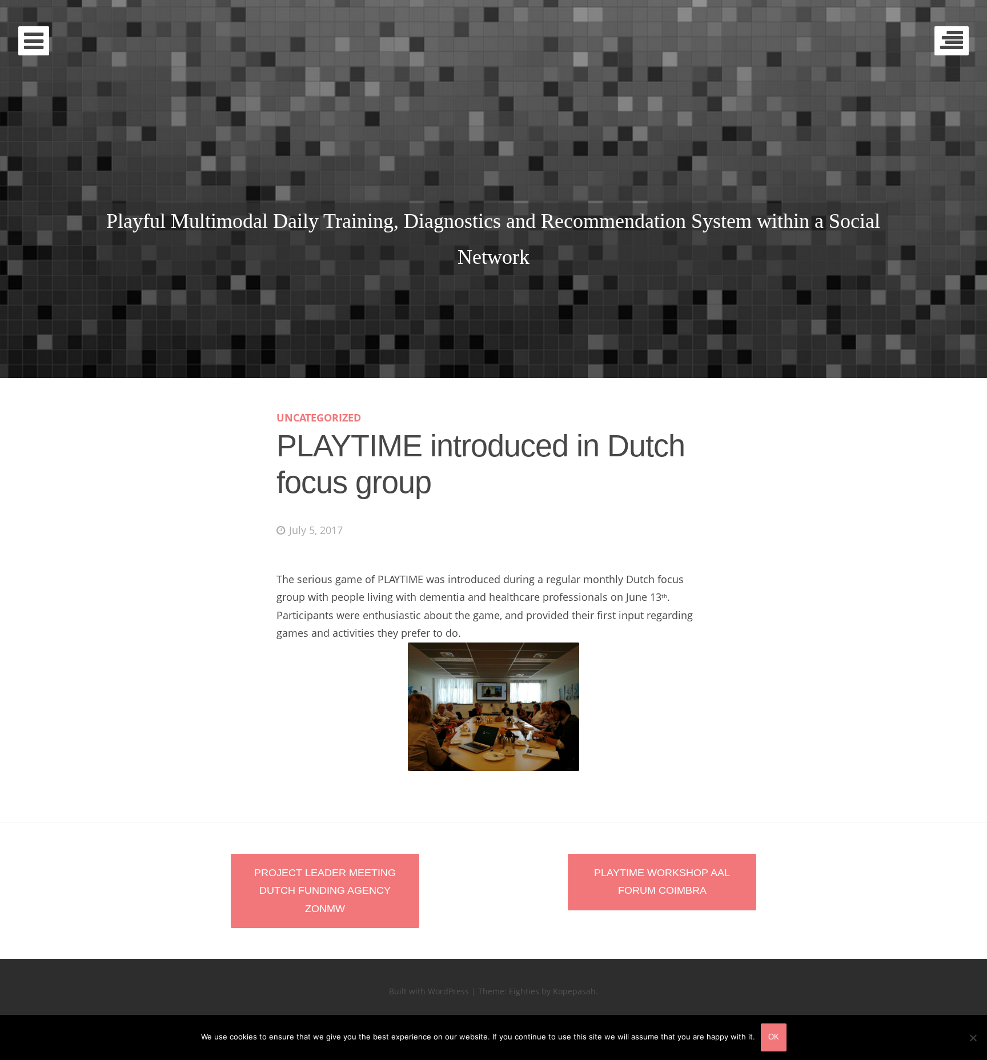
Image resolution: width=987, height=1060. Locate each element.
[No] (972, 1037)
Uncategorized (318, 417)
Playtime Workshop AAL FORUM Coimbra (662, 882)
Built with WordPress (429, 991)
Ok (773, 1037)
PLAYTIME (494, 153)
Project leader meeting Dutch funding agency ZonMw (325, 890)
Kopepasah (574, 991)
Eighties (524, 991)
